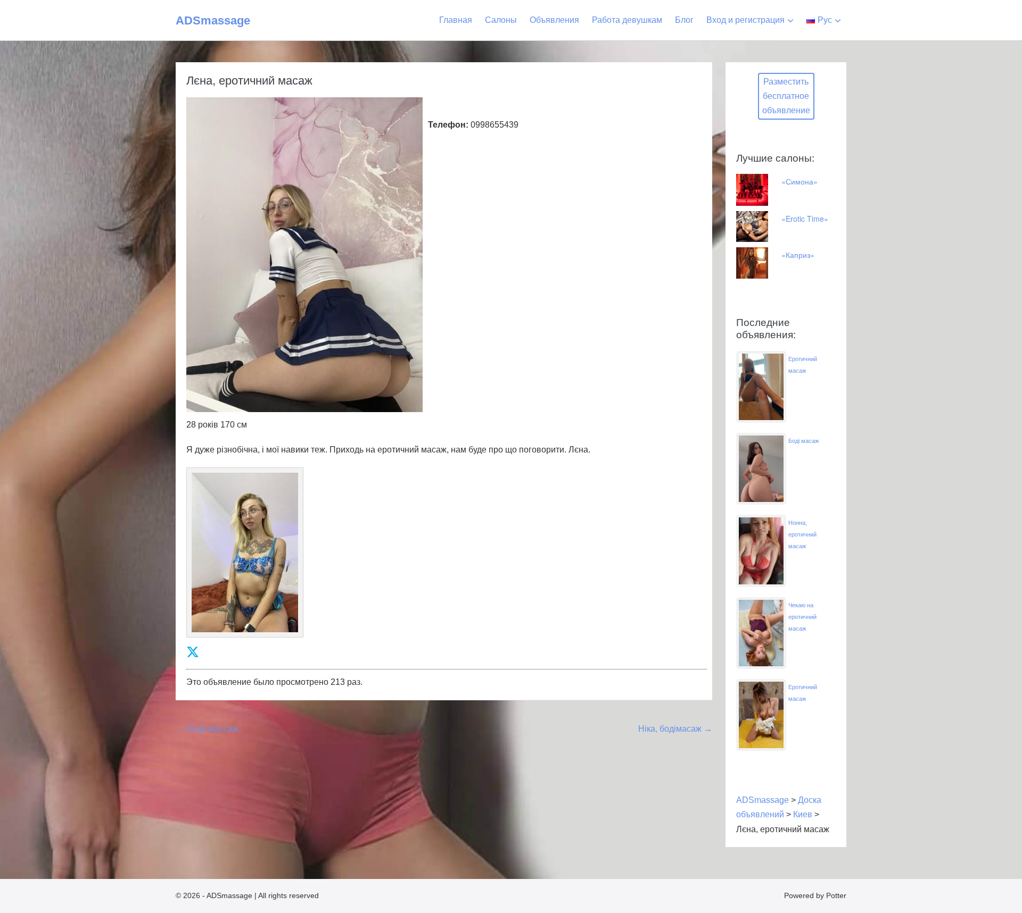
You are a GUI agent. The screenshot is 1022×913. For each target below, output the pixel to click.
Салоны (501, 19)
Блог (684, 19)
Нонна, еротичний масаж (802, 534)
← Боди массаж (207, 728)
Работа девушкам (627, 19)
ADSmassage (213, 20)
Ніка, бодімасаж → (675, 728)
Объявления (554, 19)
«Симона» (799, 181)
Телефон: (448, 124)
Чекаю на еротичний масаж (802, 617)
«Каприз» (797, 254)
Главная (455, 19)
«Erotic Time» (804, 218)
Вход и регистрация (745, 19)
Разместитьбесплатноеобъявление (786, 96)
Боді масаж (803, 441)
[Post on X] (192, 652)
